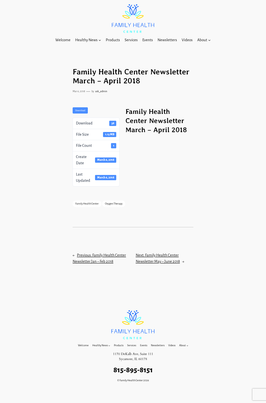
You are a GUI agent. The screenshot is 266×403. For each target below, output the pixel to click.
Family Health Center (87, 203)
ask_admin (101, 91)
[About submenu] (209, 40)
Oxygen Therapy (113, 203)
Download (80, 110)
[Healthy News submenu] (100, 40)
